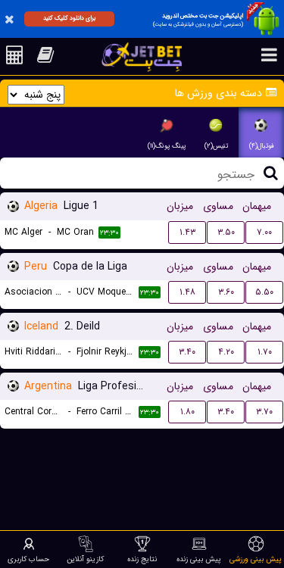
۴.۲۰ (226, 352)
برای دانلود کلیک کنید (69, 18)
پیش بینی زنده (198, 559)
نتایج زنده (142, 559)
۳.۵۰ (226, 232)
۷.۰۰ (264, 232)
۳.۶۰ (226, 292)
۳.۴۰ (187, 352)
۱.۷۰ (264, 352)
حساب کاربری (28, 559)
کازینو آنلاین (85, 559)
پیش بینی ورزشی (255, 559)
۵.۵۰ (264, 292)
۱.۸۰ (187, 411)
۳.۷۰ (264, 411)
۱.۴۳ (187, 232)
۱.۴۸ (187, 292)
